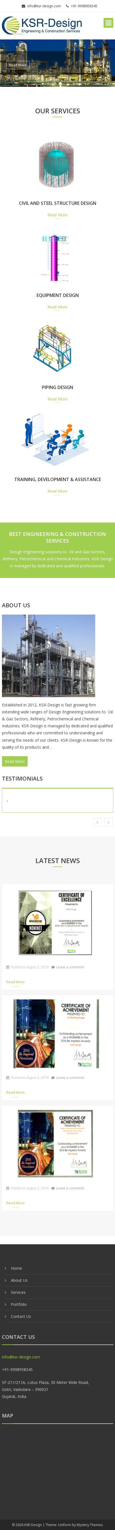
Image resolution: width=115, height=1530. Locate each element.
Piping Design (57, 387)
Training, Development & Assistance (57, 479)
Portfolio (19, 1304)
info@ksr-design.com (44, 6)
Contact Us (21, 1316)
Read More (18, 65)
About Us (19, 1280)
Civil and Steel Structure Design (57, 203)
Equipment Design (58, 295)
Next (109, 822)
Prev (98, 822)
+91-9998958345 (84, 6)
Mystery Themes (89, 1524)
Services (18, 1292)
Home (16, 1268)
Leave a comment (70, 967)
